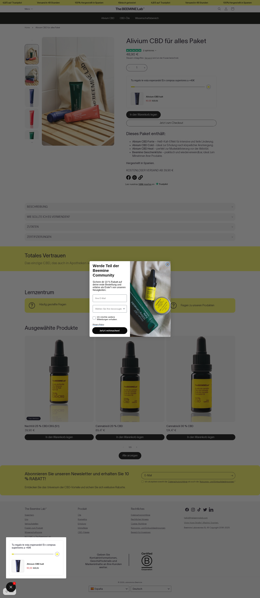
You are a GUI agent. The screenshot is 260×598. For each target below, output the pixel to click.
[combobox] (109, 308)
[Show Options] (123, 308)
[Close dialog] (167, 264)
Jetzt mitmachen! (110, 330)
